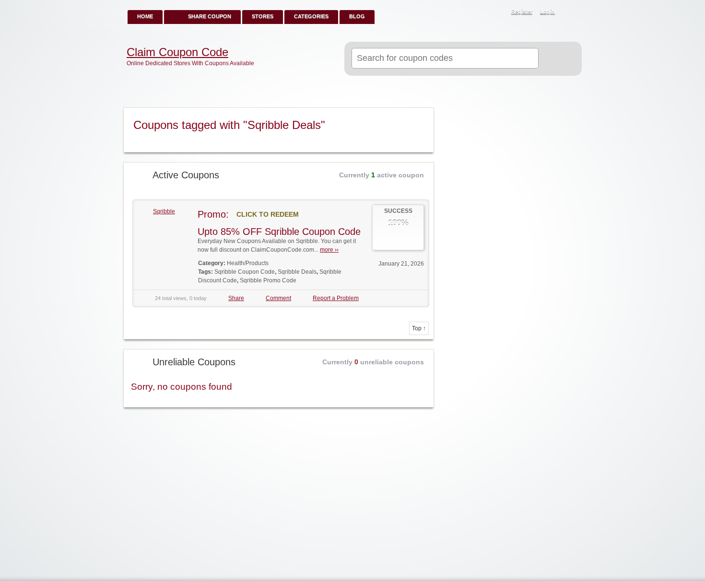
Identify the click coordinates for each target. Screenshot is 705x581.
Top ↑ (419, 328)
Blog (357, 16)
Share (236, 298)
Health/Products (248, 263)
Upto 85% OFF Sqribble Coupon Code (279, 231)
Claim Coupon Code (177, 52)
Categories (311, 16)
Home (145, 16)
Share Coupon (209, 16)
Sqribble (164, 211)
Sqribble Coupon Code (244, 271)
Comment (278, 298)
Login (547, 11)
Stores (262, 16)
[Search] (556, 59)
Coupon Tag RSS (422, 115)
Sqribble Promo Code (268, 280)
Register (521, 11)
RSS (569, 12)
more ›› (329, 249)
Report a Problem (336, 298)
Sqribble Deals (297, 271)
